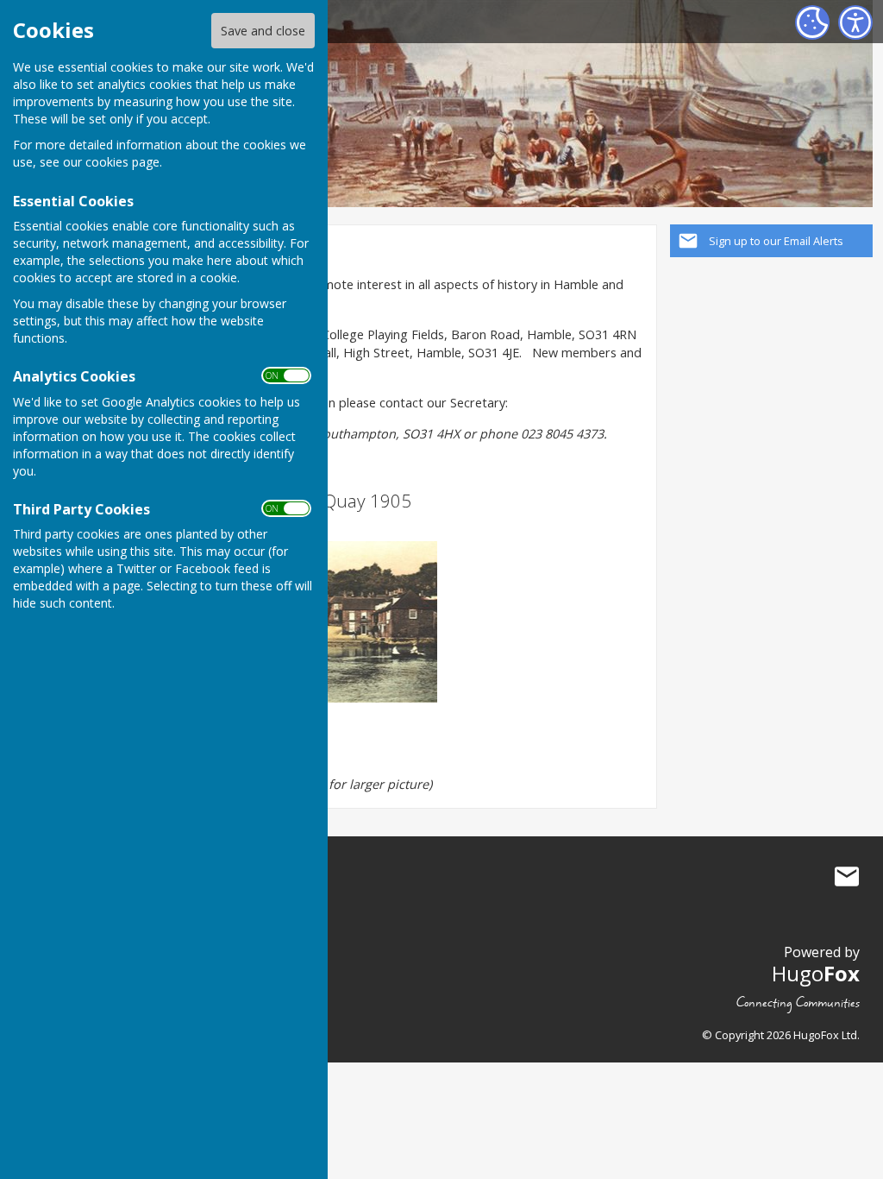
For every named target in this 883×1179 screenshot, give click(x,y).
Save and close (263, 30)
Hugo (816, 973)
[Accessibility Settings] (855, 22)
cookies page (122, 162)
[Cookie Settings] (812, 22)
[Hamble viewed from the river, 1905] (329, 622)
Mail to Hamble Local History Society (847, 877)
